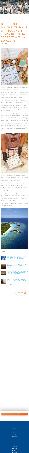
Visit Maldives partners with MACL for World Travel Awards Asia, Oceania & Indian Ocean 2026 (16, 257)
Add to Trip (20, 292)
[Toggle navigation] (26, 3)
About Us (14, 446)
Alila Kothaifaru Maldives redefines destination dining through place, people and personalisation (17, 272)
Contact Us (14, 450)
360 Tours (14, 432)
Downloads (14, 436)
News (5, 19)
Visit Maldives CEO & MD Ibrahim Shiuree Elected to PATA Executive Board (16, 281)
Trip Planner (14, 413)
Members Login (15, 417)
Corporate (14, 448)
